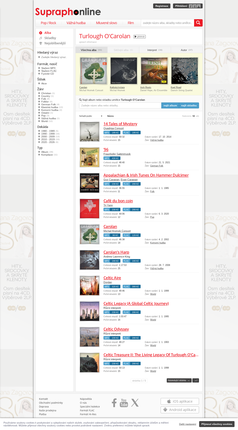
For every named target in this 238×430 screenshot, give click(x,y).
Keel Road (176, 87)
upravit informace (88, 42)
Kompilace (49, 154)
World (153, 294)
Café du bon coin (118, 200)
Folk (152, 191)
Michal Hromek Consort (117, 230)
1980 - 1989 (50, 131)
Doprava (44, 406)
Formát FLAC (87, 410)
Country (47, 96)
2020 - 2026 (50, 142)
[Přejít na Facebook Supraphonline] (114, 404)
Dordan (107, 282)
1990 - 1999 (50, 133)
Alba (47, 33)
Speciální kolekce (90, 406)
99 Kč (115, 235)
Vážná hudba (76, 22)
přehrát (141, 36)
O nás (83, 402)
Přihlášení (181, 6)
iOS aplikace (182, 401)
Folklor (47, 101)
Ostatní (47, 112)
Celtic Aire (112, 277)
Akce (44, 83)
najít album (170, 105)
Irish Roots (145, 87)
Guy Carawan (111, 179)
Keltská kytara (117, 87)
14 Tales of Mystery (120, 123)
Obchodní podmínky (51, 402)
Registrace (161, 6)
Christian (48, 93)
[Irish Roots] (154, 71)
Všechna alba (91, 50)
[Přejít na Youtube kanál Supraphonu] (123, 404)
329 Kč (115, 286)
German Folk (156, 165)
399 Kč (135, 286)
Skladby (50, 38)
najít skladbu (189, 105)
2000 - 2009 (50, 136)
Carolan (83, 87)
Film (131, 22)
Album (47, 151)
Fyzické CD (47, 73)
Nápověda (86, 398)
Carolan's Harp (116, 252)
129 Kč (135, 235)
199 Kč (115, 132)
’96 (105, 149)
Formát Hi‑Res (88, 414)
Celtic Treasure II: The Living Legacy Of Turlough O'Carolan (153, 354)
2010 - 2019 (50, 139)
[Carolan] (93, 71)
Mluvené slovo (106, 22)
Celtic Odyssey (116, 329)
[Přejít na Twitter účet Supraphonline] (134, 404)
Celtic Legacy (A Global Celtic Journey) (136, 303)
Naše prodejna (47, 410)
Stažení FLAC (49, 70)
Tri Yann (108, 205)
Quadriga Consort (113, 128)
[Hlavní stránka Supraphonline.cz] (68, 12)
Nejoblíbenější (55, 43)
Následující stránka (179, 380)
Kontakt (43, 398)
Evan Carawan (129, 179)
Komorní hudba (158, 242)
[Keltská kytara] (124, 71)
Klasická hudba (52, 107)
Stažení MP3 (48, 68)
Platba (42, 414)
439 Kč (115, 158)
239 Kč (115, 184)
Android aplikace (182, 409)
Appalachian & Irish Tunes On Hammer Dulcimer (146, 175)
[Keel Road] (184, 71)
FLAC (126, 132)
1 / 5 (139, 380)
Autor (187, 50)
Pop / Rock (48, 22)
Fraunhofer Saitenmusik (117, 153)
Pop (152, 217)
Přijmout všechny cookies (216, 424)
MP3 (107, 132)
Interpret (155, 50)
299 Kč (135, 184)
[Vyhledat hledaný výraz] (198, 23)
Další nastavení (187, 424)
